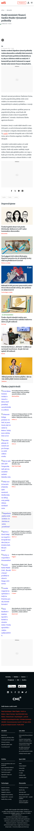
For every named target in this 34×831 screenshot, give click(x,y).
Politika (3, 759)
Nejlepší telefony (5, 790)
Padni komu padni (5, 772)
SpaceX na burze (5, 787)
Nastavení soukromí (11, 823)
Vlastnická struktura (22, 823)
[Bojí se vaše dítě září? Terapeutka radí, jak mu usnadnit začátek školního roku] (6, 469)
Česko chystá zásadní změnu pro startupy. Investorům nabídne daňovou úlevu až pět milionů (16, 319)
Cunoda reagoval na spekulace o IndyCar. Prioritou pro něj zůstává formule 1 (21, 589)
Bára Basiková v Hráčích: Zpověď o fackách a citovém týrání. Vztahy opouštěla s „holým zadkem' (22, 610)
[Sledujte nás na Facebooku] (15, 692)
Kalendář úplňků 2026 (6, 744)
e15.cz (2, 10)
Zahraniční (9, 10)
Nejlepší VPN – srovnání (7, 797)
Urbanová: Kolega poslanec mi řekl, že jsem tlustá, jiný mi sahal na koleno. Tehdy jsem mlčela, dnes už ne (22, 415)
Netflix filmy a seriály (6, 799)
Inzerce (23, 677)
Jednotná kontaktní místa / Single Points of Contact (16, 825)
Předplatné (11, 680)
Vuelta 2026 (20, 724)
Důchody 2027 (22, 792)
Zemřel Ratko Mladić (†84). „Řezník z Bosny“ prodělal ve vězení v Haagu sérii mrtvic (22, 566)
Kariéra (24, 680)
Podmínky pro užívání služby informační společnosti (16, 819)
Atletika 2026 (22, 775)
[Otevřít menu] (31, 2)
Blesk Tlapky (16, 711)
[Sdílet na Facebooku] (11, 191)
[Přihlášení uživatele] (28, 2)
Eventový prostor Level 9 (14, 722)
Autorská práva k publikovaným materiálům (16, 817)
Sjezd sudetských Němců (7, 767)
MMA (20, 763)
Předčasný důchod (23, 787)
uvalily (5, 133)
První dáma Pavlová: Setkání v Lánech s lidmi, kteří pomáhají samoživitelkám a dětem (20, 392)
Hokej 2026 (21, 768)
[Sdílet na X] (15, 191)
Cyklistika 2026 (22, 777)
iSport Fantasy (10, 714)
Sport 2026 (22, 759)
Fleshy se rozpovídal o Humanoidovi (22, 554)
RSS (18, 680)
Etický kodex (8, 827)
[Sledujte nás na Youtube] (22, 692)
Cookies (27, 821)
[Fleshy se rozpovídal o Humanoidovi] (6, 558)
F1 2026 (21, 773)
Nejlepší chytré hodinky (7, 794)
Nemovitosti (10, 716)
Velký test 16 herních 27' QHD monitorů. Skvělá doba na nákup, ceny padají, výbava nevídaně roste (22, 482)
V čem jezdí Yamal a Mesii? (7, 740)
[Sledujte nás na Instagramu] (18, 692)
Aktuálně (4, 731)
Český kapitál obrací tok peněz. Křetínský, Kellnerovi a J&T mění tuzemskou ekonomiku (13, 229)
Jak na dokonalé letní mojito (26, 751)
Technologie (4, 783)
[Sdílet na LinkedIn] (22, 191)
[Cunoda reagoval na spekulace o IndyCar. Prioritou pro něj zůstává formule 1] (6, 596)
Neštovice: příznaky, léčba (7, 737)
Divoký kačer (4, 777)
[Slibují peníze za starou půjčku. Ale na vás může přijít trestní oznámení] (17, 366)
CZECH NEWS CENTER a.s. (23, 809)
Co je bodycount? (5, 747)
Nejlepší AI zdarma (5, 792)
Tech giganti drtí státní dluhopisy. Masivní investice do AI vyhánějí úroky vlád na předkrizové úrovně (16, 258)
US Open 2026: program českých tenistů (16, 723)
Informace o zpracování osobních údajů (14, 821)
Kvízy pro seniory (5, 742)
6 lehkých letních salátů (24, 753)
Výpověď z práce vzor (6, 774)
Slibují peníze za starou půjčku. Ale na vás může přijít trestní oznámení (16, 378)
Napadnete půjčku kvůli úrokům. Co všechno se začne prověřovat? (21, 513)
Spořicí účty (22, 790)
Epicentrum (4, 735)
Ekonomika (22, 783)
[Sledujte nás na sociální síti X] (11, 692)
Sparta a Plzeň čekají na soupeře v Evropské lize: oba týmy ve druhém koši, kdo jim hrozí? (22, 533)
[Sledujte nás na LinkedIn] (8, 692)
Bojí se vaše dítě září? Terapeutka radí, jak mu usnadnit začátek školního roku (21, 462)
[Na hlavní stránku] (3, 2)
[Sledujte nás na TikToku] (26, 692)
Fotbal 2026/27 (22, 766)
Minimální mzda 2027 (24, 794)
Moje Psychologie (6, 711)
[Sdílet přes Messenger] (18, 191)
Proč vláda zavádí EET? (6, 770)
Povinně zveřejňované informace (21, 827)
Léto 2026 (22, 731)
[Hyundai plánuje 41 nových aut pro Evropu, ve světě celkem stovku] (6, 448)
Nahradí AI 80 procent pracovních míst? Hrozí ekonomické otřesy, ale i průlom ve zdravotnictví (16, 288)
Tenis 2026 (21, 770)
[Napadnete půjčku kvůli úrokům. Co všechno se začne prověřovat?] (6, 520)
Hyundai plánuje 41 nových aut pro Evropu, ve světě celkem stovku (22, 440)
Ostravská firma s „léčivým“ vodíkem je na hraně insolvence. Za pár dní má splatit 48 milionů (16, 349)
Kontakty (8, 677)
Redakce (16, 677)
